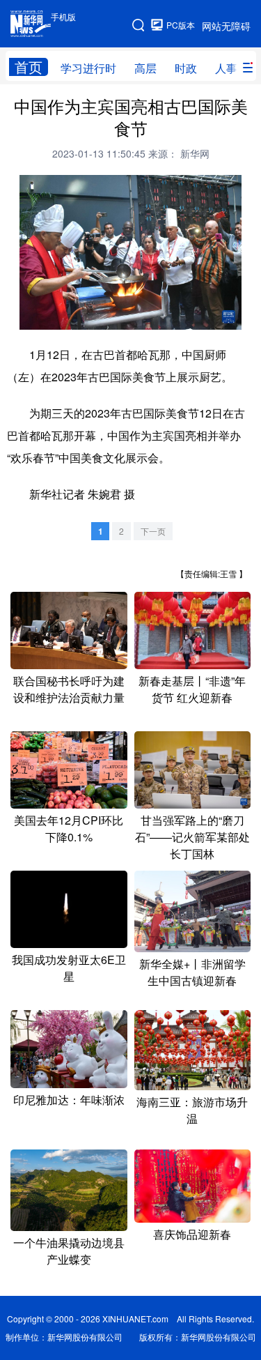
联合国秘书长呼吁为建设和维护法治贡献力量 (69, 689)
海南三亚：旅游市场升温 (192, 1110)
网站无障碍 (226, 26)
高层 (145, 68)
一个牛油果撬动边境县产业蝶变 (69, 1251)
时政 (186, 68)
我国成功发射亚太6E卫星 (69, 968)
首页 (28, 67)
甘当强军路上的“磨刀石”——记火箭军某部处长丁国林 (192, 837)
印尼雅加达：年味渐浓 (69, 1100)
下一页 (153, 531)
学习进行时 (88, 68)
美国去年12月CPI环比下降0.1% (68, 828)
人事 (226, 68)
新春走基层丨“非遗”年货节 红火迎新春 (192, 689)
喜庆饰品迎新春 (192, 1234)
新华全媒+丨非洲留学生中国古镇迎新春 (192, 972)
